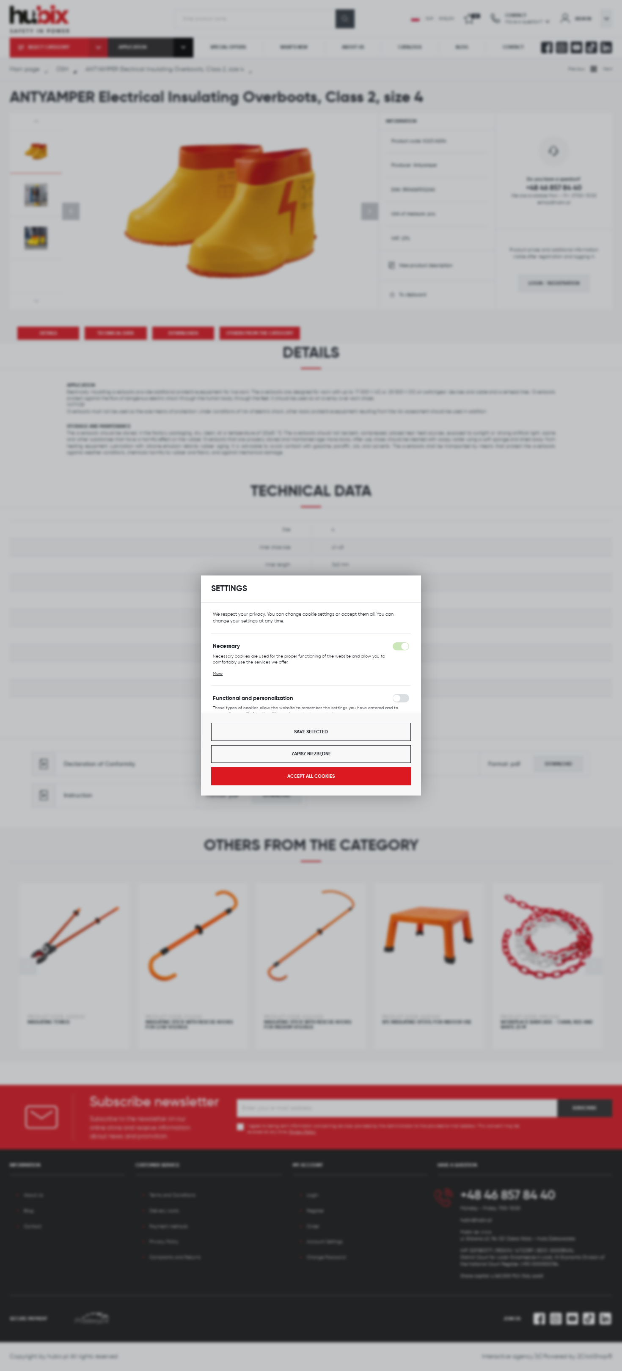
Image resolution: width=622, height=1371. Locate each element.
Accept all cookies (311, 776)
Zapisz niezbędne (311, 754)
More (218, 673)
